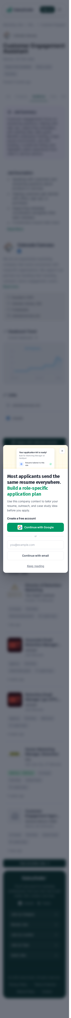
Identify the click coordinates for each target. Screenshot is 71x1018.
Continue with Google (39, 527)
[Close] (62, 451)
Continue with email (35, 555)
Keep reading (35, 566)
